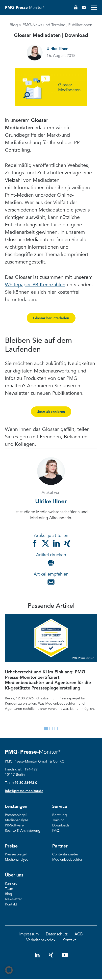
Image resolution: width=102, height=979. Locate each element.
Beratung (59, 815)
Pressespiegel (15, 815)
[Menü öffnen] (94, 7)
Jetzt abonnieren (51, 412)
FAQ (55, 830)
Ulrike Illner (57, 49)
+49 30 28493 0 (24, 783)
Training (58, 820)
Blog (14, 25)
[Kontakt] (83, 7)
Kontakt (11, 904)
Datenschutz (57, 934)
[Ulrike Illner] (35, 52)
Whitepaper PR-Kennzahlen (35, 285)
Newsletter (13, 899)
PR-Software (14, 825)
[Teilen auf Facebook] (34, 543)
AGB (79, 934)
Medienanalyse (16, 820)
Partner (60, 846)
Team (9, 889)
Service (59, 806)
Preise (11, 846)
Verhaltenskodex (40, 940)
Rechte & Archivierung (22, 830)
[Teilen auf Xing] (67, 543)
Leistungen (16, 806)
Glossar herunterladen (51, 318)
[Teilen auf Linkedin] (56, 543)
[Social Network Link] (37, 957)
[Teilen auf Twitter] (45, 543)
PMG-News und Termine (44, 25)
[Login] (75, 7)
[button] (9, 970)
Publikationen (80, 25)
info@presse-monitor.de (24, 791)
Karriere (11, 883)
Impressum (29, 934)
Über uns (14, 875)
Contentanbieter (65, 854)
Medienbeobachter (67, 859)
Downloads (60, 825)
